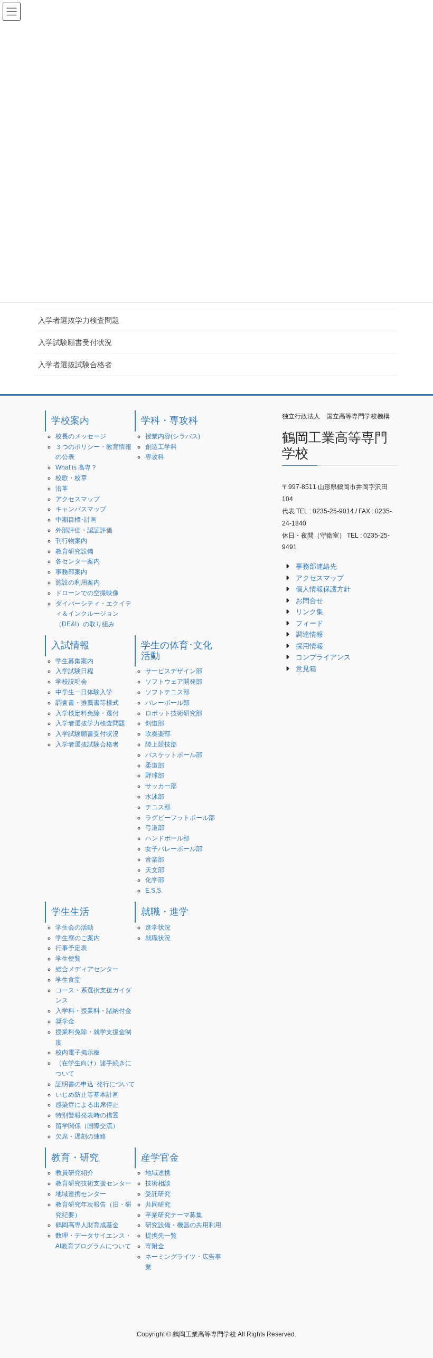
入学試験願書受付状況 (75, 342)
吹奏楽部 (158, 734)
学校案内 (70, 420)
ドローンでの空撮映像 (87, 593)
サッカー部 (161, 786)
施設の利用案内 (77, 582)
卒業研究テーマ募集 (173, 1215)
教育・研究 (75, 1157)
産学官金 (160, 1157)
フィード (309, 623)
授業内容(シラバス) (172, 436)
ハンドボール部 (167, 838)
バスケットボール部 (173, 755)
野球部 (154, 775)
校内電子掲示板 (77, 1052)
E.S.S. (154, 890)
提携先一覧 (161, 1235)
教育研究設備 (74, 551)
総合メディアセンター (87, 969)
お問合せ (309, 601)
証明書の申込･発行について (95, 1084)
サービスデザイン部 (173, 671)
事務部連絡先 (316, 566)
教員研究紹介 (74, 1173)
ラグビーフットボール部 (180, 817)
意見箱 (306, 669)
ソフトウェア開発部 (173, 681)
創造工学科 (161, 447)
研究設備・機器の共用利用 (183, 1225)
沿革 (61, 488)
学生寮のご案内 (77, 938)
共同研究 (158, 1204)
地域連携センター (80, 1194)
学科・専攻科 (169, 420)
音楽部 (154, 859)
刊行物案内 (71, 540)
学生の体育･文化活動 (176, 650)
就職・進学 (165, 911)
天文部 (154, 870)
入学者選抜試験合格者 (75, 364)
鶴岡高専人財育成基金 (87, 1225)
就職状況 (158, 938)
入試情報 (70, 645)
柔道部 (154, 765)
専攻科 (154, 457)
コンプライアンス (323, 657)
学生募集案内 (74, 661)
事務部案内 (71, 572)
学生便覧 (68, 958)
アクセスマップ (77, 499)
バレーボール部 (167, 702)
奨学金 (64, 1021)
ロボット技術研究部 (173, 713)
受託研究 (158, 1194)
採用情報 (309, 646)
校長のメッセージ (80, 436)
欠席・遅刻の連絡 (80, 1136)
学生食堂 (68, 979)
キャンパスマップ (80, 509)
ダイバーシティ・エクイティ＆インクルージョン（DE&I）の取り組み (93, 614)
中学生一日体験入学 (83, 692)
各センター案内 (77, 561)
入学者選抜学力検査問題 (78, 320)
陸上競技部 (161, 744)
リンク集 (309, 612)
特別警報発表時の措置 (87, 1115)
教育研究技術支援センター (93, 1183)
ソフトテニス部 (167, 692)
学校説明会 (71, 681)
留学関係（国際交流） (87, 1126)
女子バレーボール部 (173, 849)
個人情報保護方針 (323, 589)
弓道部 (154, 827)
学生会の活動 (74, 927)
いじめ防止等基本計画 (87, 1094)
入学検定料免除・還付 (87, 713)
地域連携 (158, 1173)
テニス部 (158, 807)
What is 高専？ (76, 467)
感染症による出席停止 (87, 1104)
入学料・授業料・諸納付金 (93, 1011)
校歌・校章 (71, 478)
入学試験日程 (74, 671)
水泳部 (154, 796)
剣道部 (154, 723)
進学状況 (158, 927)
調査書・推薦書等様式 (87, 702)
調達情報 (309, 634)
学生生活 (70, 911)
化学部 (154, 880)
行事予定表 (71, 948)
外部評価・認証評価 (83, 530)
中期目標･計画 (76, 519)
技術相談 (158, 1183)
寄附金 (154, 1246)
